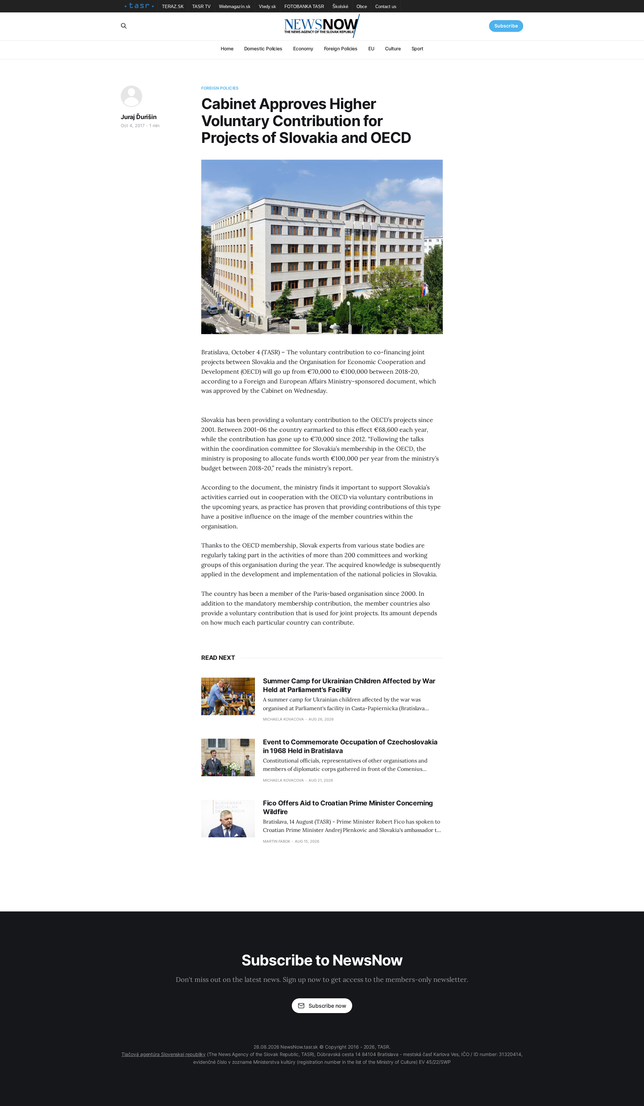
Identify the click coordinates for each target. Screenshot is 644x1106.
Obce (362, 6)
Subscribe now (327, 1005)
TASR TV (201, 6)
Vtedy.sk (267, 6)
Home (227, 48)
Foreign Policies (341, 48)
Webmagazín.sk (235, 6)
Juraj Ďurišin (139, 116)
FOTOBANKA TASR (304, 6)
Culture (392, 48)
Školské (340, 6)
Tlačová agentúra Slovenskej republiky (163, 1054)
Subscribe (506, 26)
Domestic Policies (263, 48)
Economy (303, 48)
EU (371, 48)
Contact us (385, 6)
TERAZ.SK (173, 6)
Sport (418, 48)
